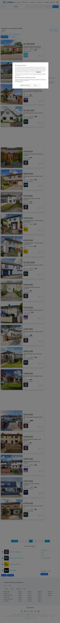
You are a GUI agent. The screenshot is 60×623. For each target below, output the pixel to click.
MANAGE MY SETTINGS (25, 85)
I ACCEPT (35, 85)
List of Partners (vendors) (19, 81)
